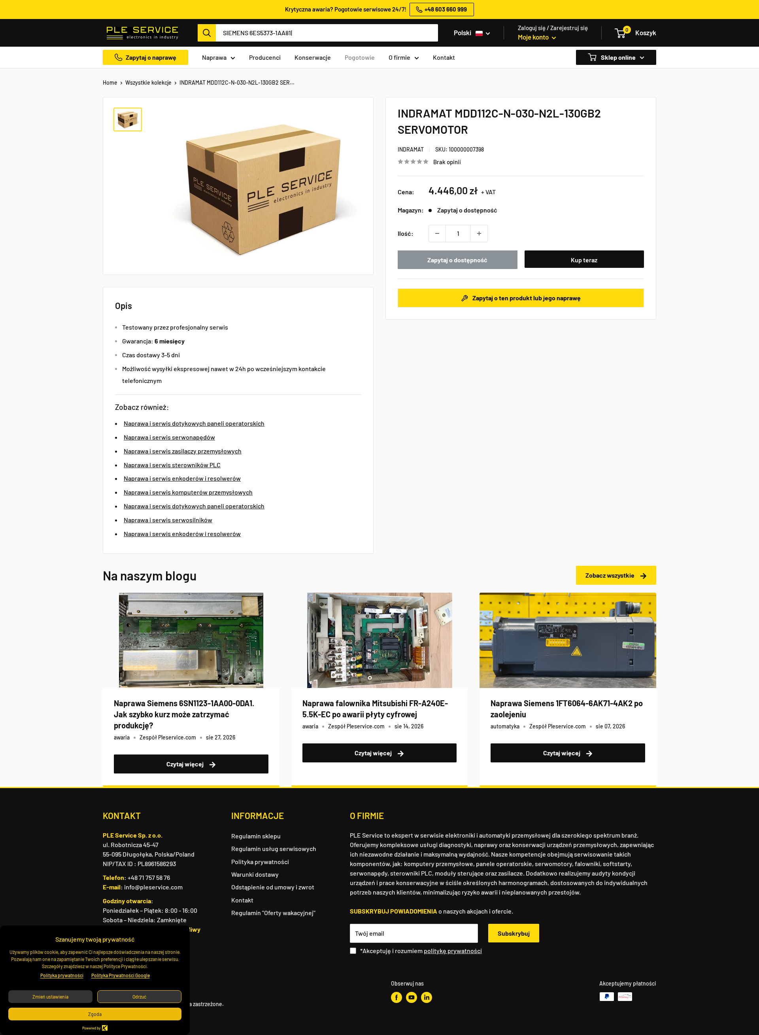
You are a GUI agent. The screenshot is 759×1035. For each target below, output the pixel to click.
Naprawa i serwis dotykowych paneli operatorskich (194, 423)
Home (110, 82)
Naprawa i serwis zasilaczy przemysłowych (183, 451)
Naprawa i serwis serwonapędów (169, 437)
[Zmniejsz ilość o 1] (437, 233)
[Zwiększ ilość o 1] (479, 233)
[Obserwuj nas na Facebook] (396, 997)
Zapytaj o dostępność (457, 259)
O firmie (399, 57)
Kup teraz (584, 259)
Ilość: (405, 233)
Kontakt (444, 57)
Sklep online (618, 57)
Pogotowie (360, 57)
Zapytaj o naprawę (151, 57)
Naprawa (214, 57)
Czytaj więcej (185, 764)
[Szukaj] (207, 33)
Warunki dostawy (255, 874)
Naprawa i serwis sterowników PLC (172, 464)
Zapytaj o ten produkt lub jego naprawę (526, 297)
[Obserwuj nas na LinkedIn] (426, 997)
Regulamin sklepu (256, 836)
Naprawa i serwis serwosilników (168, 519)
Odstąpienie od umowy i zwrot (272, 887)
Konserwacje (313, 57)
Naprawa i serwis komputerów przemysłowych (188, 492)
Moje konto (534, 37)
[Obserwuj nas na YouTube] (411, 997)
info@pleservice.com (153, 887)
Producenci (265, 57)
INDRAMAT (411, 149)
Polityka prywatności (260, 861)
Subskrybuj (514, 933)
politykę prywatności (453, 950)
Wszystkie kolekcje (148, 82)
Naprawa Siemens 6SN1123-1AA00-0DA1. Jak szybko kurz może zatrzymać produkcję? (184, 714)
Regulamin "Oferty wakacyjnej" (273, 912)
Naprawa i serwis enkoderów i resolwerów (182, 478)
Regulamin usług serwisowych (273, 848)
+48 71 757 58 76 (149, 877)
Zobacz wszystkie (610, 575)
